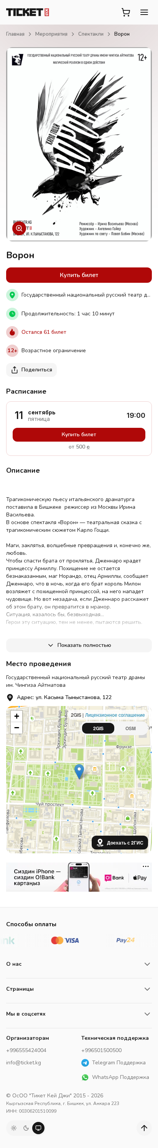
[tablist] (114, 728)
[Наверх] (144, 1128)
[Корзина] (125, 12)
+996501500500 (101, 1050)
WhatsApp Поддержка (120, 1077)
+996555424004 (26, 1050)
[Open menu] (144, 12)
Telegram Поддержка (119, 1062)
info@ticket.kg (23, 1062)
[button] (79, 772)
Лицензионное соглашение (115, 714)
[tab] (98, 728)
